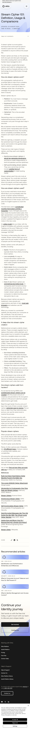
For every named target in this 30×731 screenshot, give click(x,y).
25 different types (10, 449)
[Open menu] (26, 6)
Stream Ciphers (6, 495)
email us (25, 686)
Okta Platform (5, 646)
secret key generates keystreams (15, 158)
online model (7, 224)
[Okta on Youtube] (2, 702)
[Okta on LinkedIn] (8, 702)
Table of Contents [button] (7, 36)
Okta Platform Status (7, 676)
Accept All (15, 719)
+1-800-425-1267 (7, 688)
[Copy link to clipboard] (11, 540)
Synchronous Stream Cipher (10, 499)
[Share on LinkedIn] (14, 540)
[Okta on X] (5, 702)
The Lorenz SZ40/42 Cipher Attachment (14, 483)
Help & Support (5, 670)
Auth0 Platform (5, 649)
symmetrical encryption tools (13, 284)
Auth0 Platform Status (7, 679)
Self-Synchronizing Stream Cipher (12, 506)
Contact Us (4, 673)
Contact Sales (5, 658)
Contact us (7, 693)
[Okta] (5, 6)
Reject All (15, 722)
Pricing (3, 652)
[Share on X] (17, 540)
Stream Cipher (6, 529)
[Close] (28, 705)
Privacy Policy (9, 715)
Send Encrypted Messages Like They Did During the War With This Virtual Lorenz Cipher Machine (14, 515)
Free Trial (3, 655)
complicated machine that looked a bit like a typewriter (12, 209)
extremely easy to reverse (14, 408)
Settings (15, 726)
